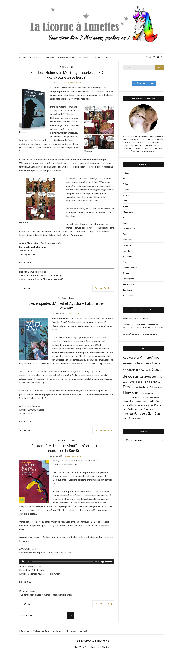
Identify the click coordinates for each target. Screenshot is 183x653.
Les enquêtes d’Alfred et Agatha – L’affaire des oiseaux (66, 305)
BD (71, 67)
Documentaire (129, 228)
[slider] (109, 561)
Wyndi (125, 318)
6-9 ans (61, 440)
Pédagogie (127, 256)
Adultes (126, 201)
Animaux (129, 363)
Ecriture (126, 382)
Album (125, 206)
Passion (151, 405)
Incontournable (129, 398)
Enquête (155, 381)
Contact (108, 57)
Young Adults (128, 295)
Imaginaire (149, 393)
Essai (125, 234)
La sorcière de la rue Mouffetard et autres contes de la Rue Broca (66, 448)
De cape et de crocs (141, 318)
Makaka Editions (37, 246)
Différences (150, 376)
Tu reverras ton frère (148, 334)
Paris (145, 405)
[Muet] (102, 561)
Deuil (141, 377)
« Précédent (27, 615)
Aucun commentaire (72, 82)
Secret (141, 409)
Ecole (159, 377)
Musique (156, 401)
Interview (139, 398)
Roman (72, 298)
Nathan (133, 405)
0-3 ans (126, 173)
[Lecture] (23, 561)
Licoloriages (83, 57)
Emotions (135, 381)
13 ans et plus (128, 178)
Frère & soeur (156, 387)
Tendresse (129, 413)
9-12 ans (64, 67)
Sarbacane (133, 409)
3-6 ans (126, 184)
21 (54, 615)
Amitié (145, 357)
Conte (125, 223)
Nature (140, 405)
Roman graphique (130, 279)
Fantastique (142, 387)
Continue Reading (103, 288)
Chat (142, 370)
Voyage (139, 417)
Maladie (145, 401)
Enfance (145, 381)
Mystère (126, 405)
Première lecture (130, 267)
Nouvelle (126, 251)
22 (62, 615)
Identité (141, 394)
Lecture (126, 401)
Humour (130, 392)
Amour (156, 357)
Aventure (144, 363)
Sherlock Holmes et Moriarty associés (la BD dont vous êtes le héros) (66, 75)
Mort (150, 401)
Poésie (125, 262)
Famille (128, 386)
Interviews (49, 57)
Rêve (125, 409)
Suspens (148, 409)
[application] (66, 561)
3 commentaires (73, 313)
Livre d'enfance (135, 401)
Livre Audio (127, 245)
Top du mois (35, 57)
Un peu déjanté (145, 413)
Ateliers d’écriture (66, 57)
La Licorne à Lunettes (91, 641)
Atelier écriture (129, 212)
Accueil (22, 57)
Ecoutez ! (97, 57)
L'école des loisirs (151, 397)
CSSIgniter (104, 647)
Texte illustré (128, 284)
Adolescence (131, 357)
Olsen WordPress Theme (85, 647)
